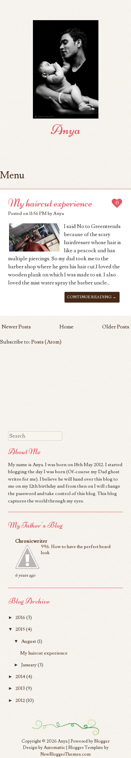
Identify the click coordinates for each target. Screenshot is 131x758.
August (28, 641)
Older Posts (115, 326)
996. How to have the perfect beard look (76, 550)
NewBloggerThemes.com (65, 754)
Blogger (102, 741)
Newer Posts (16, 326)
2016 (20, 617)
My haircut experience (50, 203)
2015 (20, 629)
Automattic (54, 747)
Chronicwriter (31, 541)
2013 (20, 688)
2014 (20, 676)
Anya (65, 129)
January (29, 665)
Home (66, 326)
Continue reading (91, 297)
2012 (20, 700)
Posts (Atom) (46, 342)
